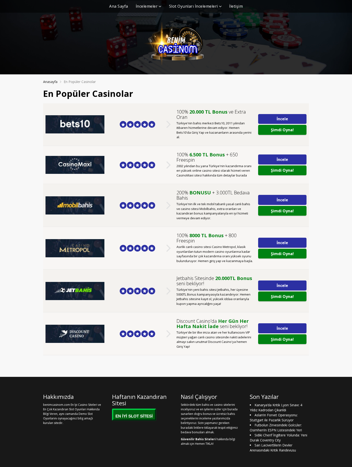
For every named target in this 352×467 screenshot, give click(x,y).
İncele (282, 118)
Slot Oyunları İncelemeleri (193, 6)
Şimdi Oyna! (282, 129)
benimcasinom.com (56, 405)
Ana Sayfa (118, 6)
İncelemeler (147, 6)
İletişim (236, 6)
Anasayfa (50, 81)
